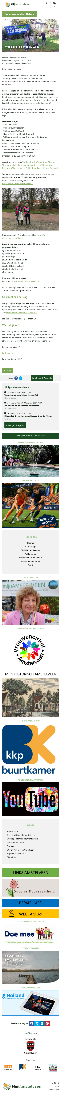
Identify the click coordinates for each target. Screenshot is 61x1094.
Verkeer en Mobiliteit (30, 561)
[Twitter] (20, 378)
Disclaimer (11, 857)
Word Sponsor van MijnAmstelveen (22, 838)
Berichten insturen (15, 842)
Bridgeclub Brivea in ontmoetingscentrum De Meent (28, 416)
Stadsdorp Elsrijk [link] (10, 165)
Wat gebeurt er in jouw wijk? (29, 435)
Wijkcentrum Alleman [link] (45, 162)
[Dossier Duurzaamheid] (30, 888)
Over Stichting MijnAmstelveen (21, 835)
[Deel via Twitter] (37, 1023)
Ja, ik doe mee (8, 353)
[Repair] (30, 903)
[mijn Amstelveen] (17, 4)
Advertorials (12, 831)
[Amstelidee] (53, 1068)
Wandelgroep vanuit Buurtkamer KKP (21, 395)
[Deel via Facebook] (31, 1023)
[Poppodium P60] (38, 1067)
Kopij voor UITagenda (42, 378)
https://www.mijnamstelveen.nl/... (26, 281)
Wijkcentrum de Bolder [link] (21, 168)
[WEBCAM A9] (30, 913)
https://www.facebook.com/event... (17, 183)
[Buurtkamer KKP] (23, 1067)
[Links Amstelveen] (30, 872)
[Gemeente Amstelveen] (30, 1046)
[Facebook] (16, 378)
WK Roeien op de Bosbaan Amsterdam (21, 405)
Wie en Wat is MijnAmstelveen (20, 850)
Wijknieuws (30, 554)
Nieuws (30, 543)
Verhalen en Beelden (30, 550)
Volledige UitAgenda (15, 425)
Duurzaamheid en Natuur (19, 57)
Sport (30, 565)
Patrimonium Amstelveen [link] (29, 165)
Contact (10, 846)
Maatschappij (31, 546)
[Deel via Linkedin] (42, 1023)
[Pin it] (47, 1023)
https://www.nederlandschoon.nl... (21, 312)
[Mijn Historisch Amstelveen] (30, 694)
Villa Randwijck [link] (28, 162)
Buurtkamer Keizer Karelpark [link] (45, 168)
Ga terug (8, 370)
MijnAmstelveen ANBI (16, 853)
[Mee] (8, 1067)
